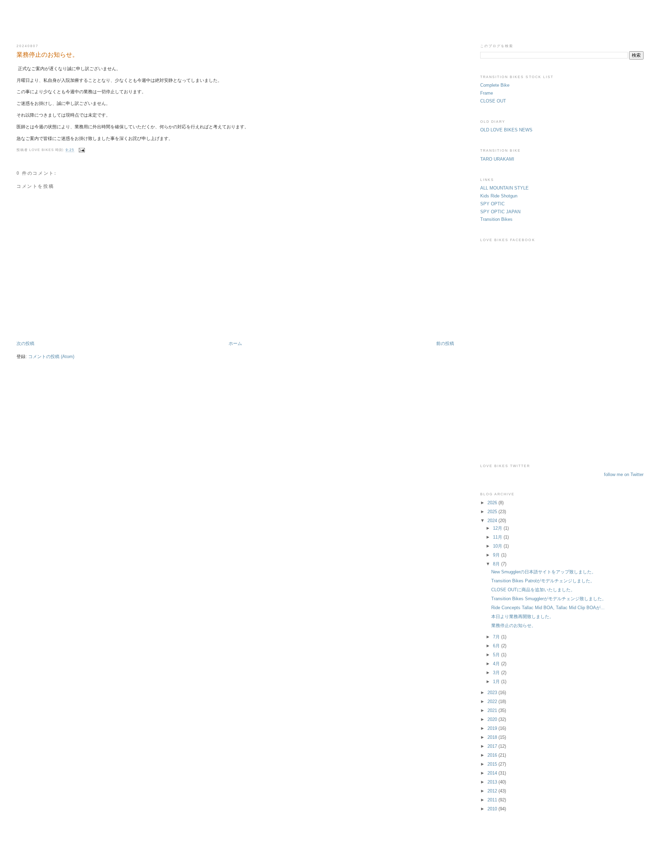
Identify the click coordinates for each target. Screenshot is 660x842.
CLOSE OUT (493, 101)
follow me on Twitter (624, 474)
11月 (498, 537)
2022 (492, 701)
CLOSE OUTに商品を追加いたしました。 (533, 589)
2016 (492, 755)
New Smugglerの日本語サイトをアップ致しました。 (543, 571)
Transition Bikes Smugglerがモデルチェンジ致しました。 (548, 598)
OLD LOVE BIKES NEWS (506, 129)
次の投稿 (25, 343)
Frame (486, 93)
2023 (492, 692)
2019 (492, 728)
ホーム (235, 343)
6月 (497, 645)
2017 (492, 746)
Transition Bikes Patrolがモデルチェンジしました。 (543, 580)
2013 (492, 782)
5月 (497, 654)
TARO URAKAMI (497, 159)
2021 (492, 710)
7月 (497, 636)
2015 (492, 764)
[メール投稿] (81, 150)
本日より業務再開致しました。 (522, 616)
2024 (492, 520)
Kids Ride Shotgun (498, 195)
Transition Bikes (496, 219)
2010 (492, 808)
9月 (497, 555)
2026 (492, 502)
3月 (497, 672)
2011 (492, 799)
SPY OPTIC (492, 203)
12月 (498, 528)
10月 (498, 546)
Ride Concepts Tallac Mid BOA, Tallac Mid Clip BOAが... (548, 607)
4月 (497, 663)
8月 (497, 563)
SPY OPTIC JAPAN (500, 211)
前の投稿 (445, 343)
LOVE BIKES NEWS (330, 18)
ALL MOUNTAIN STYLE (504, 188)
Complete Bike (494, 85)
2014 (492, 773)
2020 (492, 719)
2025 (492, 511)
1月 (497, 681)
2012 (492, 791)
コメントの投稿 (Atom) (51, 356)
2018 (492, 737)
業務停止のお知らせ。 (47, 54)
